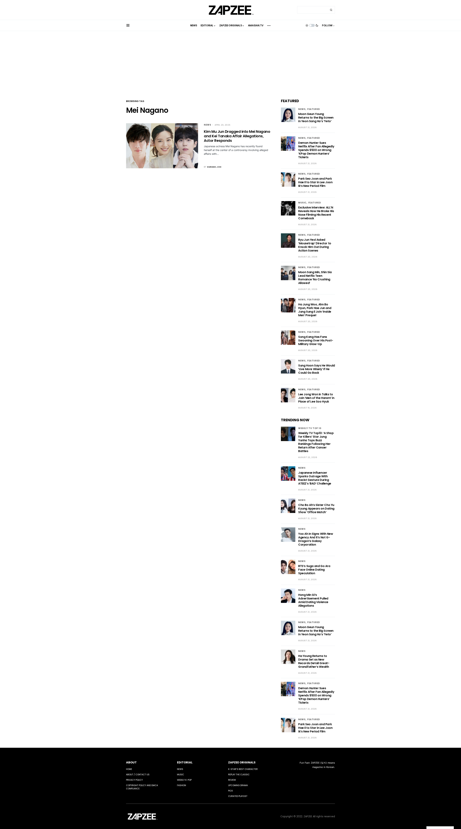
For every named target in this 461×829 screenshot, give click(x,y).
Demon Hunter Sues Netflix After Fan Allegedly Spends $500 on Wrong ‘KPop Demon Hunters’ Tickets (316, 150)
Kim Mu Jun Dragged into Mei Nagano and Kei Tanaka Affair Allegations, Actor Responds (237, 136)
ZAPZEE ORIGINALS (242, 762)
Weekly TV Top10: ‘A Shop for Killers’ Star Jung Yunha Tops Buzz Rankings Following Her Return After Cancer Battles (316, 442)
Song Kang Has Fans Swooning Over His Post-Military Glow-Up (315, 340)
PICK (230, 790)
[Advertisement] (230, 65)
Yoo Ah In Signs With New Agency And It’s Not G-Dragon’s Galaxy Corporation (315, 539)
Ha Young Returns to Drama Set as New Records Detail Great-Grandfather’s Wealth (313, 661)
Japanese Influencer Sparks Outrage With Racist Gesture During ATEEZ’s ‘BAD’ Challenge (314, 478)
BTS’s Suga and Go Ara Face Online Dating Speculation (314, 569)
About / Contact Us (137, 774)
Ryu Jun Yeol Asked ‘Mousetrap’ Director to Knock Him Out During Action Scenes (314, 245)
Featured (313, 109)
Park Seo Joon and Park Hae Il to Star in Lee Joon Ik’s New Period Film (315, 182)
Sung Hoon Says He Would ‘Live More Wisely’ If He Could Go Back (316, 369)
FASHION (181, 785)
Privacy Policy (134, 779)
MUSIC (302, 202)
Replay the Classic (239, 774)
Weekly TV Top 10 (309, 428)
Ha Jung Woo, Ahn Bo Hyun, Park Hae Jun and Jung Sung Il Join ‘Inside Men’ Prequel (314, 309)
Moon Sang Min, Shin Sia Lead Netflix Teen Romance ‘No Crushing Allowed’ (315, 277)
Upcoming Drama (238, 785)
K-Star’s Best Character (243, 769)
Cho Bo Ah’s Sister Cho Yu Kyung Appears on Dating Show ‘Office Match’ (316, 508)
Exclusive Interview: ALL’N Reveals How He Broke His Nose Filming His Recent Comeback (316, 212)
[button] (128, 25)
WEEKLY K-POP (184, 779)
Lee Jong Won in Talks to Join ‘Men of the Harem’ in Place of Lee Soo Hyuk (316, 398)
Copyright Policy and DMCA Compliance (142, 787)
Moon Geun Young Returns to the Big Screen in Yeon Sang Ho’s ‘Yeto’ (316, 117)
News (207, 124)
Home (129, 769)
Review (232, 779)
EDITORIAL (185, 762)
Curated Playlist (237, 796)
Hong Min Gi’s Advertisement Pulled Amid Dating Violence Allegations (313, 600)
